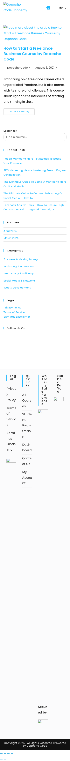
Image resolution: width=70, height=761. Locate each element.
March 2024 (11, 237)
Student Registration (27, 425)
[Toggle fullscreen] (5, 753)
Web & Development (17, 287)
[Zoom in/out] (1, 753)
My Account (27, 477)
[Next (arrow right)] (5, 759)
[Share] (8, 753)
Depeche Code (17, 68)
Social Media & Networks (20, 280)
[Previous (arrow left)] (1, 759)
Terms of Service (14, 312)
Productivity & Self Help (19, 273)
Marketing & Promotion (19, 266)
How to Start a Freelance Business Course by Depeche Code (32, 54)
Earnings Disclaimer (17, 316)
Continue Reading (21, 110)
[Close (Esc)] (11, 753)
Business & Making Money (21, 259)
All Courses (26, 400)
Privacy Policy (12, 307)
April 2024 (10, 230)
